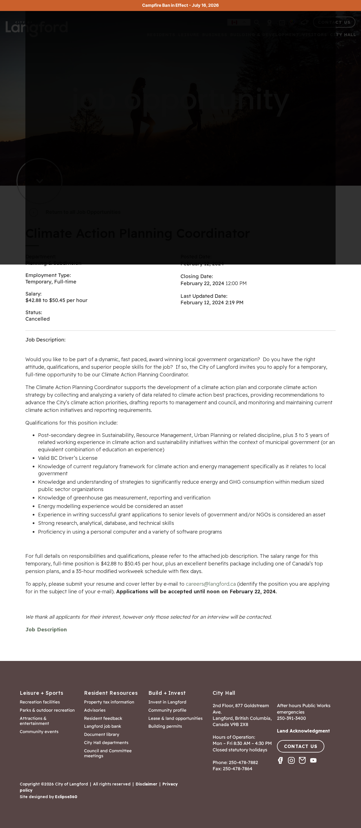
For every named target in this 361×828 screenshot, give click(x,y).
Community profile (167, 710)
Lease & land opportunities (175, 718)
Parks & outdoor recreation (47, 710)
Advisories (94, 710)
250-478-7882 (243, 762)
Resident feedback (103, 718)
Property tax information (109, 702)
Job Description (46, 629)
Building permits (165, 726)
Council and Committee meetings (108, 753)
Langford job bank (102, 726)
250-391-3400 (291, 718)
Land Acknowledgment (303, 731)
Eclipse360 (66, 796)
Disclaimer (146, 784)
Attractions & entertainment (34, 721)
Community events (39, 731)
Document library (101, 734)
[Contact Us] (304, 765)
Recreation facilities (40, 702)
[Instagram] (293, 765)
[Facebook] (282, 765)
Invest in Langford (167, 702)
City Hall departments (106, 742)
